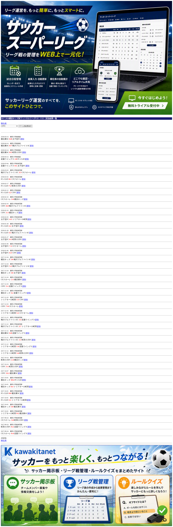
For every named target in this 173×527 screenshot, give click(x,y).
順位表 (4, 123)
